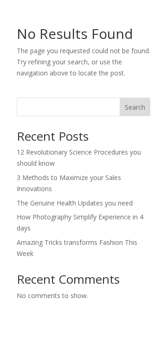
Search (135, 107)
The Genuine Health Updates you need (75, 203)
